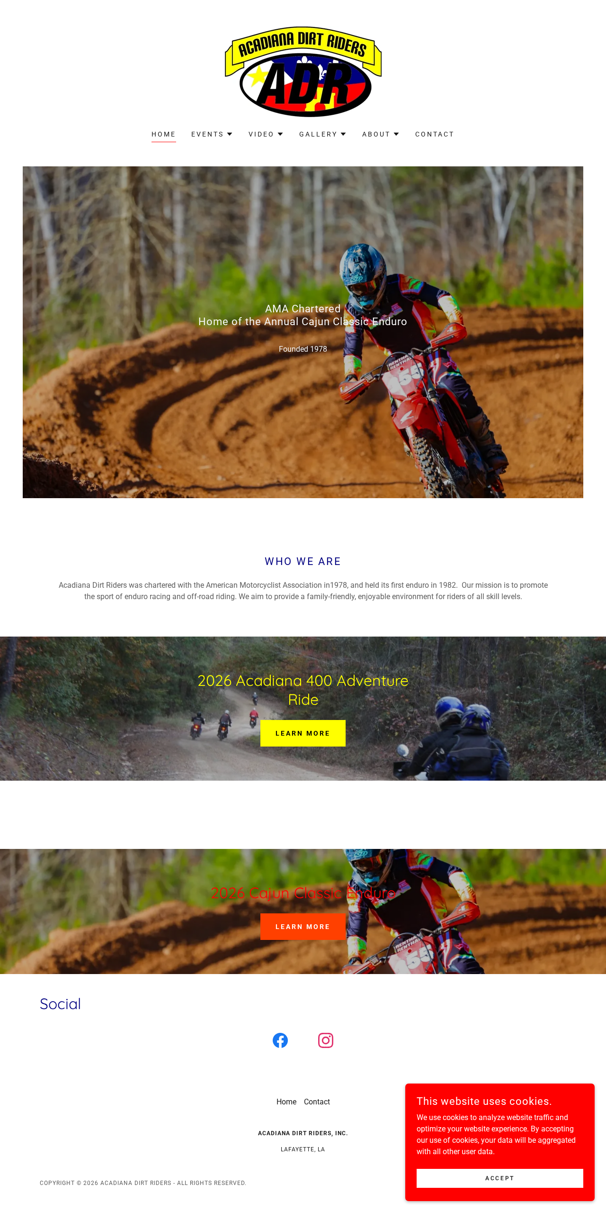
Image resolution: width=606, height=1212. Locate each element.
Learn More (303, 733)
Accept (499, 1178)
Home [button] (286, 1101)
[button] (212, 134)
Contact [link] (434, 134)
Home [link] (164, 134)
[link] (302, 71)
